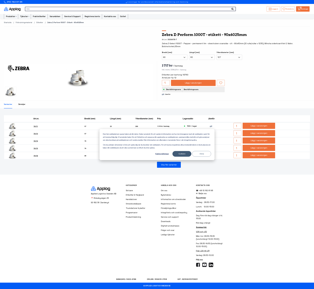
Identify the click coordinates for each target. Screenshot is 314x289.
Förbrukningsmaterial (24, 22)
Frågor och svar (167, 230)
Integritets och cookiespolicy (174, 212)
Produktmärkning (133, 217)
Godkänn (181, 154)
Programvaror (131, 212)
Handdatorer (131, 199)
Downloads (165, 221)
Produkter (10, 16)
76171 (36, 126)
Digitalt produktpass (170, 226)
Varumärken (55, 16)
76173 (36, 134)
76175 (36, 148)
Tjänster (24, 16)
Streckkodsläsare (133, 204)
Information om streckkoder (173, 199)
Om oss (164, 190)
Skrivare (129, 190)
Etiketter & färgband (135, 195)
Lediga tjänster (168, 234)
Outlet (123, 16)
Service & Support (72, 16)
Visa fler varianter (169, 165)
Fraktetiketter (39, 16)
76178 (36, 156)
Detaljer (21, 104)
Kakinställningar (162, 154)
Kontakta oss (110, 16)
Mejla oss (203, 193)
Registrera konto (92, 16)
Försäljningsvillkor (168, 208)
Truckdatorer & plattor (135, 208)
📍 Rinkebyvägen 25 (100, 198)
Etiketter (39, 22)
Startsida (7, 22)
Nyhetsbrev (166, 195)
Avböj (202, 154)
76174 (36, 141)
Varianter (8, 104)
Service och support (170, 217)
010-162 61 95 (14, 2)
